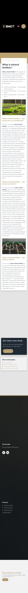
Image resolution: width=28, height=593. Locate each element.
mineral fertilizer (8, 362)
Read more (13, 576)
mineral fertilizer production (11, 368)
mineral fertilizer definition (10, 366)
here (12, 279)
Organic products (8, 505)
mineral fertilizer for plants (10, 364)
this (10, 216)
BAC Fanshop (7, 512)
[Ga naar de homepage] (8, 26)
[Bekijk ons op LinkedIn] (7, 452)
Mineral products (8, 508)
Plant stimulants (8, 510)
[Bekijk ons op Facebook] (3, 452)
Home (3, 60)
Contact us (8, 351)
